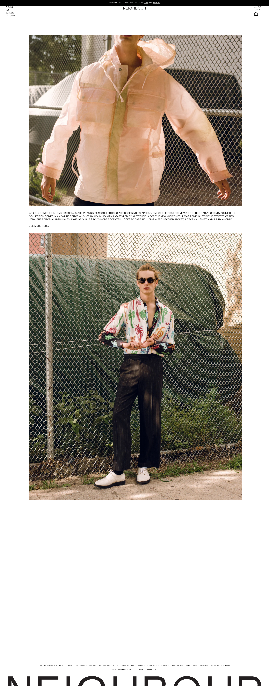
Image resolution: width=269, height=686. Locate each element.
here (45, 226)
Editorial (10, 16)
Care (115, 665)
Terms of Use (127, 665)
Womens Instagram (181, 665)
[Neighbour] (134, 8)
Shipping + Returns (86, 665)
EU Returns (105, 665)
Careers (141, 665)
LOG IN (257, 10)
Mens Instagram (201, 665)
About (71, 665)
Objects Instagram (220, 665)
